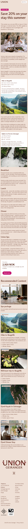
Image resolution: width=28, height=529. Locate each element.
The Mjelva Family (19, 483)
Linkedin (17, 501)
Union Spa (17, 489)
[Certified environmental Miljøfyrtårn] (11, 512)
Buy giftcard (4, 498)
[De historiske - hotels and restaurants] (4, 512)
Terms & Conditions (5, 505)
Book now (7, 273)
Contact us (3, 496)
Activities (17, 492)
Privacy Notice (20, 522)
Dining (16, 487)
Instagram (17, 496)
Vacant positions (5, 500)
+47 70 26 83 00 (5, 485)
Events (16, 490)
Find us (2, 501)
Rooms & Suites (18, 485)
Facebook (17, 498)
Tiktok (16, 500)
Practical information (5, 503)
